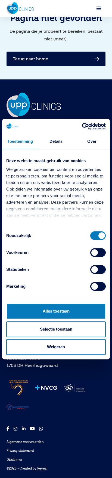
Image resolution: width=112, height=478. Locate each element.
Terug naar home (30, 59)
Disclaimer (15, 460)
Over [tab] (92, 141)
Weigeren (56, 347)
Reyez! (42, 468)
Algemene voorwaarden (25, 442)
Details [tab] (56, 141)
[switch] (98, 252)
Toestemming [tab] (20, 141)
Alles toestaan (56, 311)
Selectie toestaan (56, 329)
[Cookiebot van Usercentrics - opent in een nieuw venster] (82, 126)
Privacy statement (20, 451)
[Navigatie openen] (98, 8)
